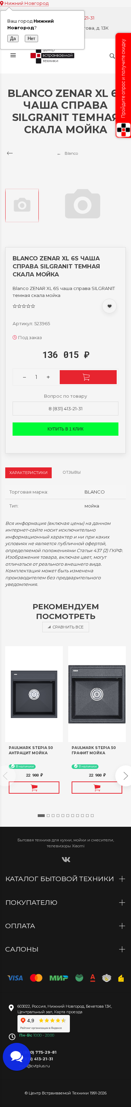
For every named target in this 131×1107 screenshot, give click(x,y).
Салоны (22, 949)
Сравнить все (67, 627)
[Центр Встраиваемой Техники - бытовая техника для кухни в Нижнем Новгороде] (53, 56)
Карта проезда (68, 1011)
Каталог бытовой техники (60, 879)
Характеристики (28, 472)
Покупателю (32, 902)
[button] (41, 815)
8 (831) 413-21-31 (65, 408)
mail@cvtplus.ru (34, 1065)
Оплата (21, 926)
